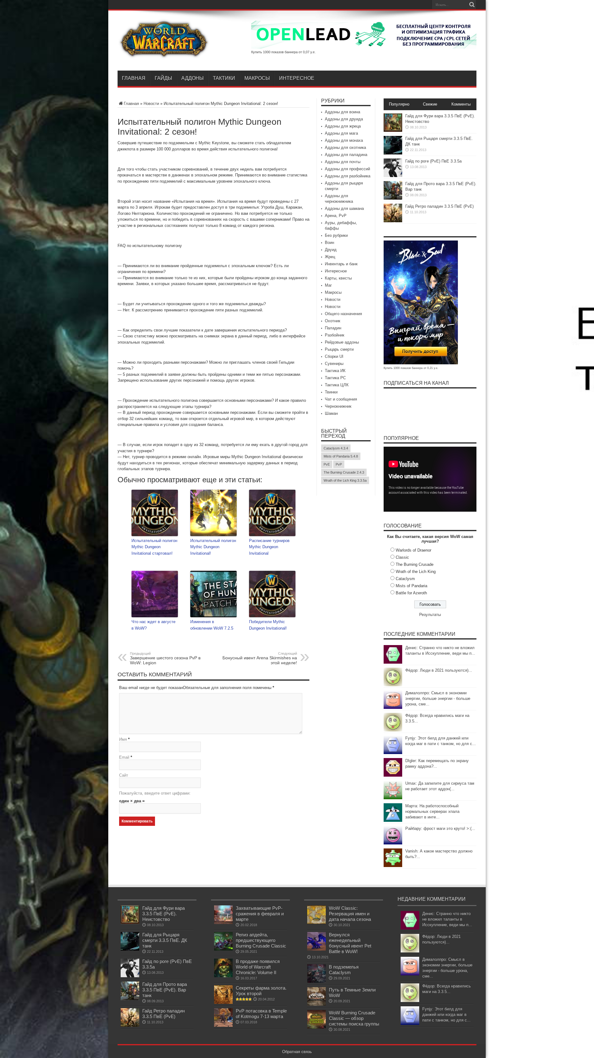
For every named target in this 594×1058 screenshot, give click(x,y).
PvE (327, 464)
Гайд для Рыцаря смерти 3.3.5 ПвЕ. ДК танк (164, 940)
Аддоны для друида (344, 119)
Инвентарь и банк (341, 264)
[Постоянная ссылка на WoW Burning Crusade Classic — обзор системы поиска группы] (316, 1027)
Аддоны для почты (342, 161)
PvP (339, 464)
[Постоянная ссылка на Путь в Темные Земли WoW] (316, 1004)
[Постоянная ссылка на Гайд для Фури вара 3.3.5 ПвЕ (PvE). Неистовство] (393, 130)
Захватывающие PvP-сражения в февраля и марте (260, 913)
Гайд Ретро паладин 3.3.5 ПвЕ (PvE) (439, 206)
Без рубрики (336, 235)
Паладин (333, 328)
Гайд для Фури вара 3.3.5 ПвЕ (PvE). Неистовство (163, 913)
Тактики (224, 78)
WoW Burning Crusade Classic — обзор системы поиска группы (354, 1018)
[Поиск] (471, 4)
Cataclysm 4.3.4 (336, 448)
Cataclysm (405, 578)
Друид (331, 249)
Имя (123, 739)
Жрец (330, 256)
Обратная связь (297, 1051)
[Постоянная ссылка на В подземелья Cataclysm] (316, 981)
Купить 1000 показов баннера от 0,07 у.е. (283, 52)
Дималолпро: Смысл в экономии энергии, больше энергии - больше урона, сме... (437, 698)
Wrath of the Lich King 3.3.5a (345, 480)
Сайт (123, 775)
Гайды (163, 78)
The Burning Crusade (414, 564)
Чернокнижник (338, 406)
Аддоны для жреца (343, 126)
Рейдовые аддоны (342, 342)
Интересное (296, 78)
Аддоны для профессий (347, 169)
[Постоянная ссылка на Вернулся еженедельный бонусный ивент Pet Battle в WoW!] (316, 949)
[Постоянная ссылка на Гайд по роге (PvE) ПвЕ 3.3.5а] (393, 175)
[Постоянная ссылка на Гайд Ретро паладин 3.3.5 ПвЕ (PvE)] (393, 221)
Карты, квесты (338, 278)
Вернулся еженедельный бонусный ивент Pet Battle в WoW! (350, 943)
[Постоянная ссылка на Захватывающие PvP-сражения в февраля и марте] (223, 922)
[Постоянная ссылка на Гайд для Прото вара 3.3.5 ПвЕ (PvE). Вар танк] (393, 198)
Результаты (430, 614)
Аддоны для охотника (345, 147)
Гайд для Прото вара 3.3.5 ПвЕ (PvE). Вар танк (164, 990)
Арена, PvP (335, 215)
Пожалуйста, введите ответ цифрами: (155, 793)
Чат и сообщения (341, 399)
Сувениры (334, 363)
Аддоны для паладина (346, 154)
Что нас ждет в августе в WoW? (153, 625)
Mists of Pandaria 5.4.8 (341, 456)
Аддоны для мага (341, 133)
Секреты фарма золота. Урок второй (261, 990)
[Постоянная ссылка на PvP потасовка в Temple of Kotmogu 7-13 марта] (223, 1025)
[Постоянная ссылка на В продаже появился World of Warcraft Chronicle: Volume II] (223, 975)
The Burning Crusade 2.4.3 (344, 472)
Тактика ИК (335, 370)
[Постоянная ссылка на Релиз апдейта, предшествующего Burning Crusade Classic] (223, 949)
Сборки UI (334, 356)
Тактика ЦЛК (337, 385)
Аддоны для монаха (344, 140)
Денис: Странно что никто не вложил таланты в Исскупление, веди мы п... (447, 919)
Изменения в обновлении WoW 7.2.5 (211, 625)
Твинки (331, 392)
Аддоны (192, 78)
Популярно (399, 104)
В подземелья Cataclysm (344, 969)
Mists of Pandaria (411, 585)
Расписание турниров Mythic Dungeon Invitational (269, 547)
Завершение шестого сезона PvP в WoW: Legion (165, 658)
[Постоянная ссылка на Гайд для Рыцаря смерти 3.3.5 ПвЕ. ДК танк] (393, 153)
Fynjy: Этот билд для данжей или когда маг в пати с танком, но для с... (446, 1014)
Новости (151, 103)
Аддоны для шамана (344, 208)
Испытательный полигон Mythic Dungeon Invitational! (213, 547)
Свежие (430, 104)
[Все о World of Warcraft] (164, 55)
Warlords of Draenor (413, 550)
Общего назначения (343, 313)
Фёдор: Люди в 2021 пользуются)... (438, 670)
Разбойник (334, 335)
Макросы (257, 78)
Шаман (331, 413)
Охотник (332, 321)
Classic (402, 557)
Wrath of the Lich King (416, 571)
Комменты (461, 104)
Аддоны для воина (342, 112)
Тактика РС (335, 377)
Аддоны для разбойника (347, 176)
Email (124, 757)
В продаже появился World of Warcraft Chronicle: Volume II (258, 967)
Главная (133, 78)
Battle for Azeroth (411, 593)
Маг (328, 285)
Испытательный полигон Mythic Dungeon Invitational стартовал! (154, 547)
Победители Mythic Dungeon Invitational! (268, 625)
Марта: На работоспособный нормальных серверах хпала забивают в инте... (432, 811)
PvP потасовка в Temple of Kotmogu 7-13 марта (261, 1013)
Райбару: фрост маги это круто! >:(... (440, 828)
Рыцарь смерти (339, 349)
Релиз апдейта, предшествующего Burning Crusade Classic (261, 940)
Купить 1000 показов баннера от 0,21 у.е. (411, 368)
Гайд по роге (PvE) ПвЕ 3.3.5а (433, 161)
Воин (329, 242)
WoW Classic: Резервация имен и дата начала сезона (350, 913)
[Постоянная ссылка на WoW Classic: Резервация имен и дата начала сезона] (316, 922)
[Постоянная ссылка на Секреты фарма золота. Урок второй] (223, 1002)
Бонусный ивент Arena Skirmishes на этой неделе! (259, 658)
